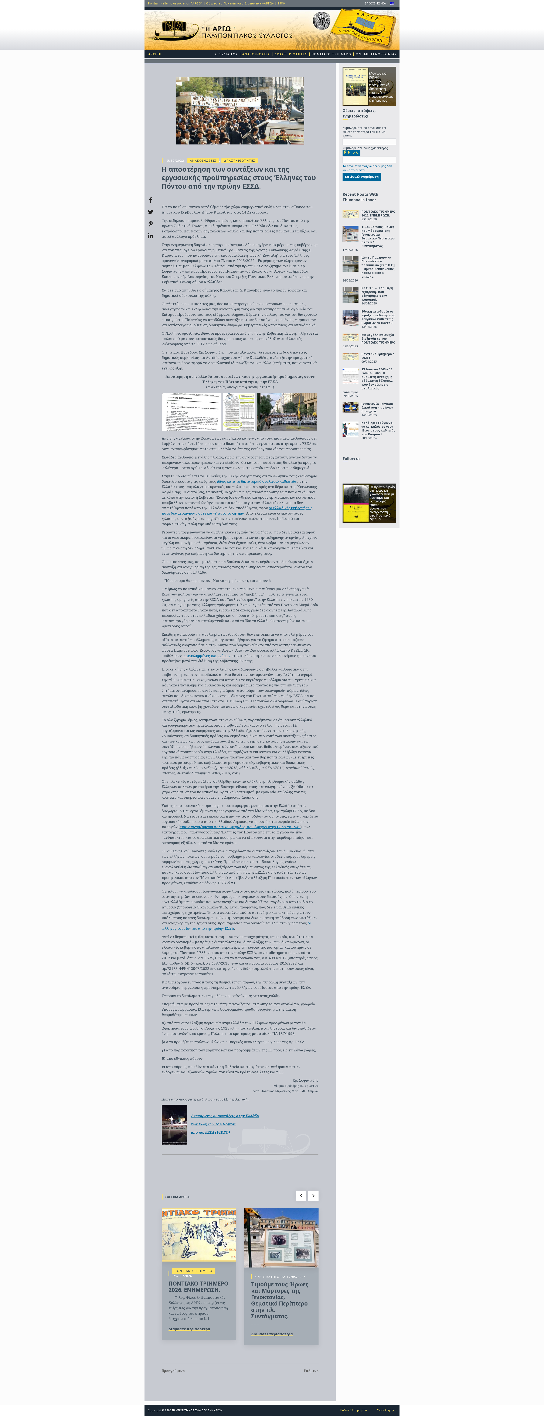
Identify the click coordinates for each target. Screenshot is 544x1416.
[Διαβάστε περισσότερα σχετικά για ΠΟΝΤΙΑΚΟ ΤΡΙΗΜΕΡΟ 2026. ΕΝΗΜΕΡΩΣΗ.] (199, 1234)
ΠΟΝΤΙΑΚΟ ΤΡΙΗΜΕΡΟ (193, 1271)
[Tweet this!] (150, 212)
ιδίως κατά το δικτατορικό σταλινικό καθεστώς (257, 481)
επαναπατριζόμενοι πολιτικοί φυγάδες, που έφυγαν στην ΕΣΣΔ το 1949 (240, 826)
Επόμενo (311, 1370)
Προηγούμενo (173, 1370)
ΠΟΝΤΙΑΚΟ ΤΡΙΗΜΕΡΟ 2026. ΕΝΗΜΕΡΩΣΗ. (198, 1287)
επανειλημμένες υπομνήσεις (207, 655)
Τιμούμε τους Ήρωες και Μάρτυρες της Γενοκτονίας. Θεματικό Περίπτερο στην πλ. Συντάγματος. (279, 1300)
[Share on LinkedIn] (150, 236)
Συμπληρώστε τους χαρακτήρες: (365, 148)
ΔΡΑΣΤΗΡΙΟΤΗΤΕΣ (239, 160)
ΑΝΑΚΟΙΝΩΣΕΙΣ (203, 160)
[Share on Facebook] (150, 200)
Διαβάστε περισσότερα (189, 1329)
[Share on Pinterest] (150, 224)
